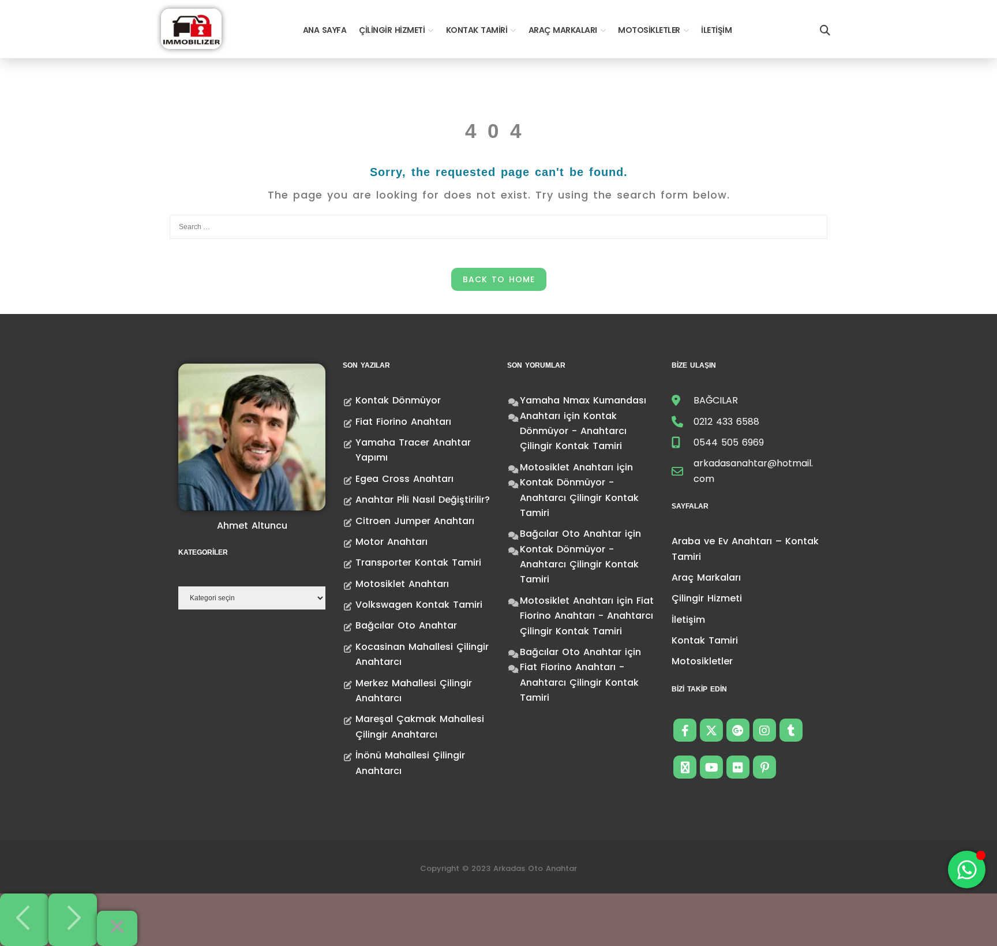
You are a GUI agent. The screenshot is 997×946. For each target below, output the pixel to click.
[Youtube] (711, 767)
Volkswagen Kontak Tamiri (418, 604)
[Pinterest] (764, 767)
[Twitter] (711, 730)
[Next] (72, 919)
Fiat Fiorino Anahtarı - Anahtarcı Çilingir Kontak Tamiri (587, 616)
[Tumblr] (791, 730)
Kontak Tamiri (477, 30)
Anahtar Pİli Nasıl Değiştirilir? (422, 499)
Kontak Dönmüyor (398, 400)
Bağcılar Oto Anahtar (406, 625)
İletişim (716, 30)
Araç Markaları (563, 30)
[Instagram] (764, 730)
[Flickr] (737, 767)
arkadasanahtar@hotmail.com (753, 471)
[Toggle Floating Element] (966, 869)
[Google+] (737, 730)
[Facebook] (684, 730)
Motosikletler (649, 30)
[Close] (117, 928)
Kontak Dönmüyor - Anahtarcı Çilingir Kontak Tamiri (573, 431)
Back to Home (499, 279)
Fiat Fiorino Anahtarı (403, 421)
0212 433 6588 (726, 421)
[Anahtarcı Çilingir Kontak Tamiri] (191, 28)
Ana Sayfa (325, 30)
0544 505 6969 (729, 442)
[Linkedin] (684, 767)
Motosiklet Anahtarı (402, 583)
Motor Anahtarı (391, 541)
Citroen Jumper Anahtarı (414, 521)
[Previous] (24, 919)
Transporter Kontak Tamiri (418, 562)
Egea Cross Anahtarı (404, 478)
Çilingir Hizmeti (392, 30)
